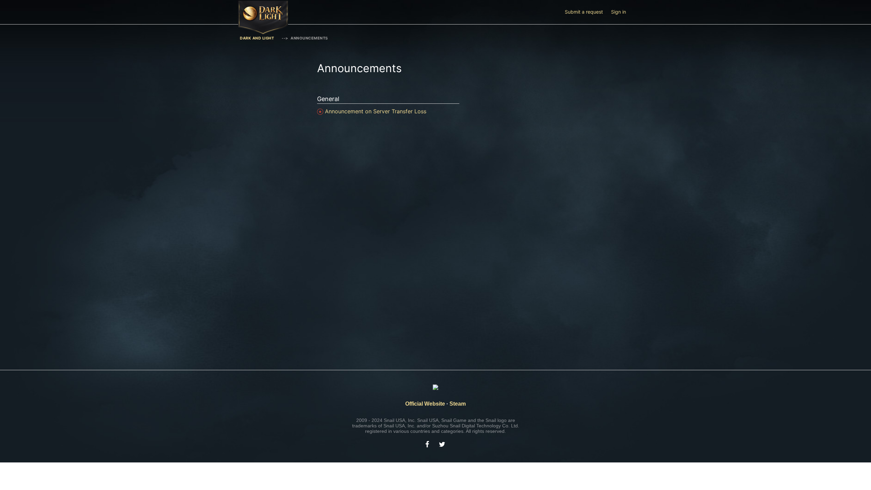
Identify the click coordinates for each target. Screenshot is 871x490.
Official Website (425, 404)
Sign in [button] (618, 12)
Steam (457, 404)
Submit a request (584, 12)
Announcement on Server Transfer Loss (375, 111)
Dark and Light (257, 38)
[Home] (263, 33)
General (328, 98)
